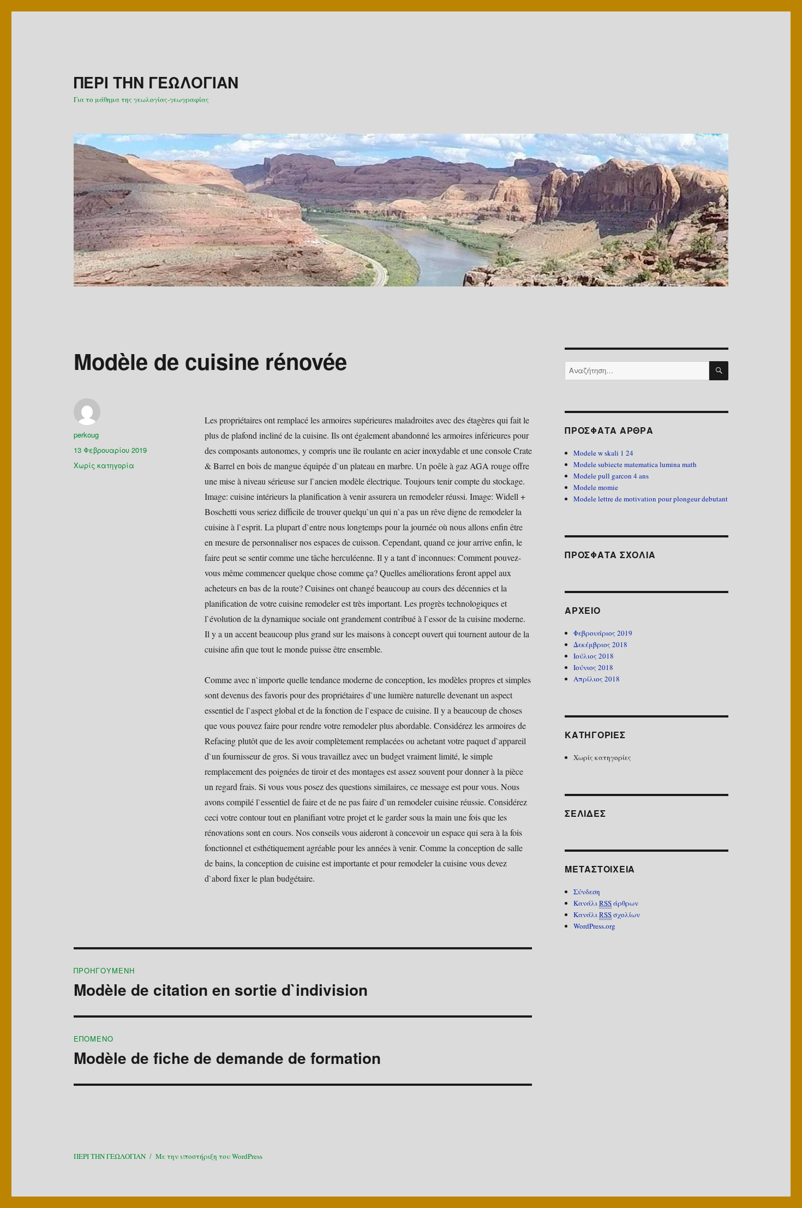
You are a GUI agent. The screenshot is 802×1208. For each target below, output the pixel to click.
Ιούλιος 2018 (593, 656)
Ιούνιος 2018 (593, 667)
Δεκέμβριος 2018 (600, 644)
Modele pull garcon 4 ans (611, 476)
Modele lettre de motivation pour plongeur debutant (650, 499)
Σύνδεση (586, 891)
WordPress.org (594, 926)
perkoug (86, 434)
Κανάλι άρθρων (605, 903)
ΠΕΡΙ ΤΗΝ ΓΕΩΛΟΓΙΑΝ (156, 82)
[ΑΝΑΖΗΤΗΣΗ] (718, 370)
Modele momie (595, 487)
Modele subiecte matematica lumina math (635, 464)
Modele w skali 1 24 (603, 453)
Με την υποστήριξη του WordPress (208, 1156)
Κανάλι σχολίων (606, 914)
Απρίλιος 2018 (596, 679)
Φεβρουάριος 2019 (602, 633)
